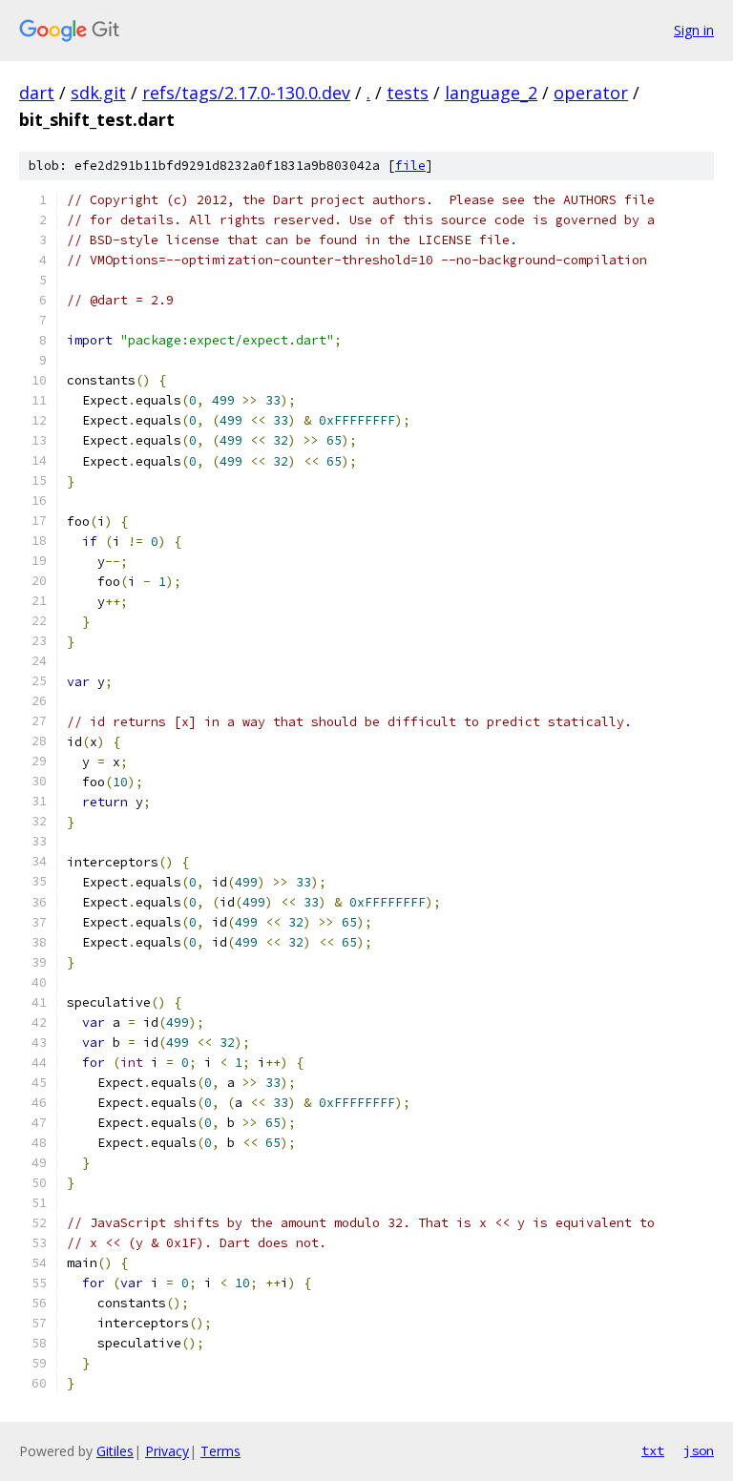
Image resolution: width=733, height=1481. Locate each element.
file (410, 165)
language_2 (491, 92)
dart (36, 92)
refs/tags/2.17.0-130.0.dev (246, 92)
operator (591, 92)
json (698, 1450)
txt (652, 1450)
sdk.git (98, 92)
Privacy (167, 1451)
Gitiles (115, 1451)
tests (408, 92)
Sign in (694, 30)
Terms (220, 1451)
